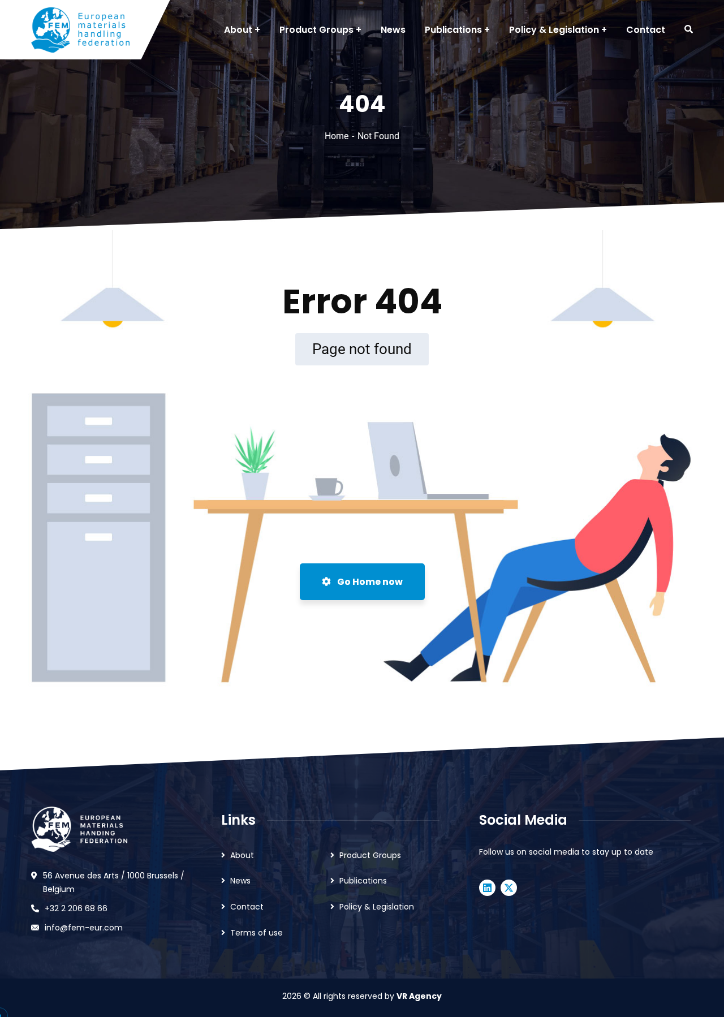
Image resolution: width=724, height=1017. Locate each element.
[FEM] (80, 30)
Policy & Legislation (376, 906)
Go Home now (369, 581)
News (240, 880)
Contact (247, 906)
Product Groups (370, 855)
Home (336, 136)
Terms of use (256, 932)
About (242, 855)
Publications (363, 880)
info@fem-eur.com (84, 927)
